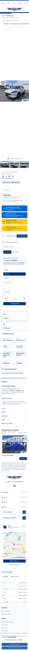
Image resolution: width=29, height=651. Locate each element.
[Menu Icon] (26, 3)
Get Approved (15, 303)
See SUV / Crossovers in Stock (8, 432)
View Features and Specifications (11, 182)
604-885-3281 (18, 200)
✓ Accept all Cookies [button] (14, 644)
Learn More (23, 458)
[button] (3, 3)
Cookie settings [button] (12, 637)
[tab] (5, 576)
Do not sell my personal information (13, 639)
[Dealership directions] (14, 545)
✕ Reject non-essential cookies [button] (14, 647)
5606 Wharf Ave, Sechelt (11, 20)
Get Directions (14, 561)
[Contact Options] (20, 3)
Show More (4, 381)
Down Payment (7, 282)
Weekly (6, 270)
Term (4, 289)
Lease (16, 252)
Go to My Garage (22, 236)
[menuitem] (14, 612)
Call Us (12, 390)
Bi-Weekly (6, 274)
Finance (8, 252)
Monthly (6, 278)
